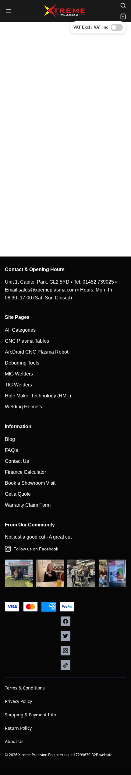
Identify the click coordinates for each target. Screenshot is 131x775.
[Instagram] (65, 650)
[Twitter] (65, 636)
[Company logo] (65, 11)
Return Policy (18, 728)
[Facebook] (65, 621)
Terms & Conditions (25, 688)
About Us (14, 741)
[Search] (123, 5)
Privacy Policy (18, 701)
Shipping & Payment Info (30, 714)
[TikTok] (65, 665)
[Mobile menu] (8, 11)
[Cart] (123, 16)
